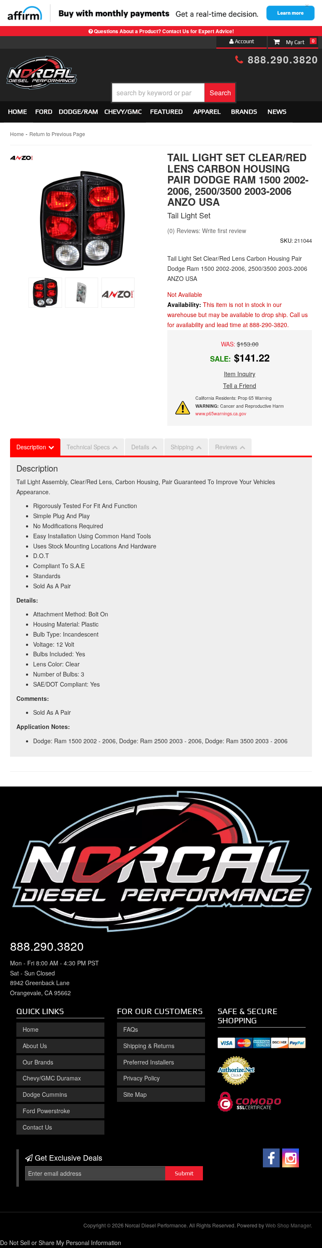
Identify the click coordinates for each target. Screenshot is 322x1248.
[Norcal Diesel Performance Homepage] (41, 63)
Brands (244, 111)
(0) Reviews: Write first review (206, 230)
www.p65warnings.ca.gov (220, 413)
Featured (166, 111)
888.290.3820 (281, 59)
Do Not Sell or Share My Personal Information (60, 1242)
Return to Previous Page (57, 133)
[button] (173, 92)
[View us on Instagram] (290, 1157)
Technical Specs (88, 447)
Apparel (207, 111)
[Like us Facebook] (271, 1157)
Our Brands (38, 1062)
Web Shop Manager (288, 1225)
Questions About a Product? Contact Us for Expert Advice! (164, 31)
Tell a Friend (239, 385)
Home (17, 111)
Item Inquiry (239, 374)
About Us (35, 1045)
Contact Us (37, 1127)
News (276, 111)
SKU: (286, 240)
